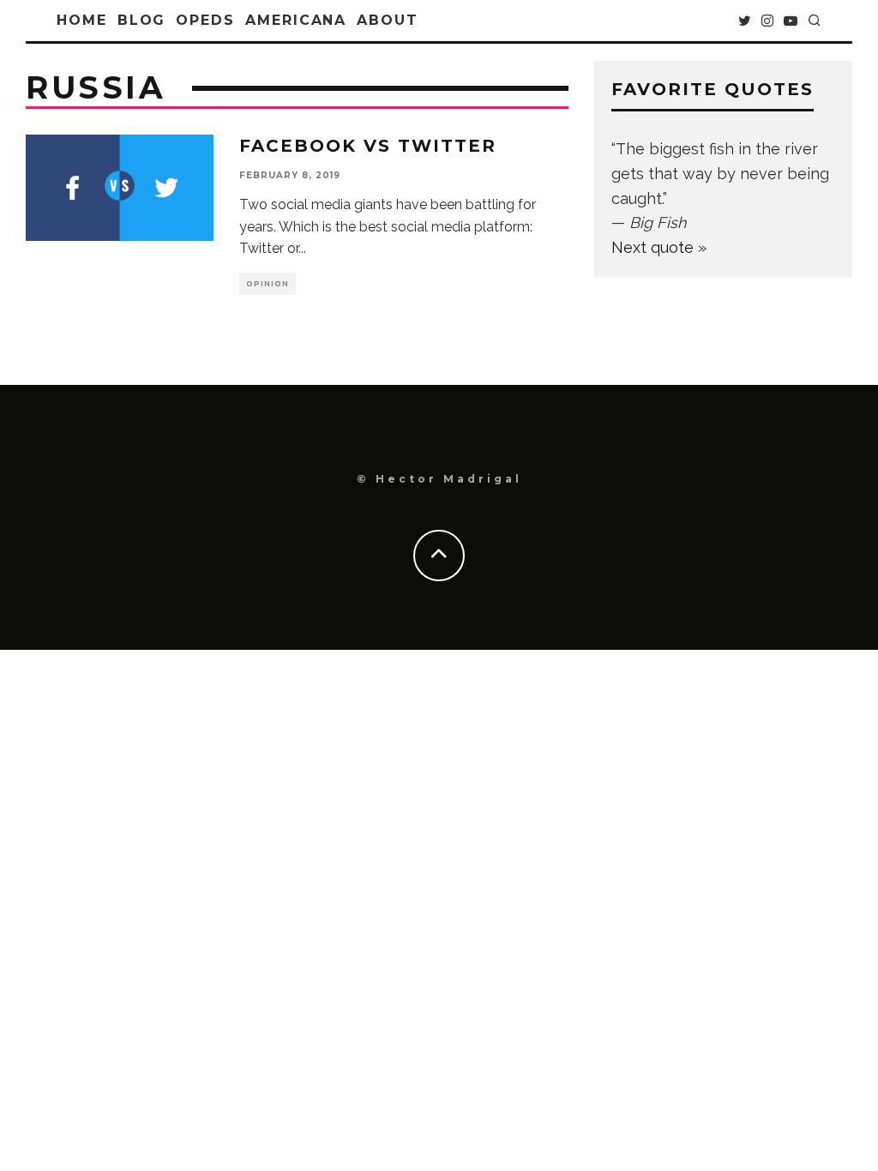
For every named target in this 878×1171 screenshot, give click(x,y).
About (387, 20)
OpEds (205, 20)
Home (82, 20)
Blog (141, 20)
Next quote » (659, 247)
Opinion (267, 283)
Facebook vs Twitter (367, 145)
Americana (295, 20)
